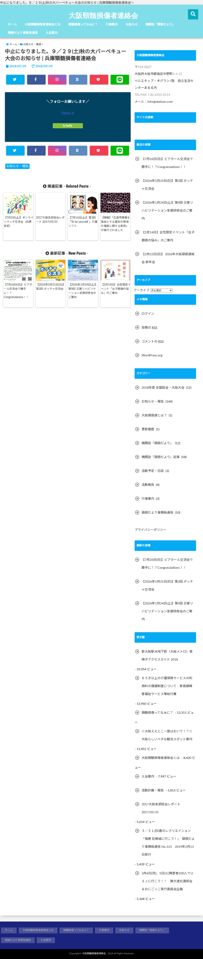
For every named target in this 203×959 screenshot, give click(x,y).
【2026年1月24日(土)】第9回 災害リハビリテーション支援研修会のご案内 (83, 291)
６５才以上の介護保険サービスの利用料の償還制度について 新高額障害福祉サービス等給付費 (167, 686)
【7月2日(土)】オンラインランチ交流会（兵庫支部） (19, 221)
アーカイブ (141, 290)
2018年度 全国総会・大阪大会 (163, 387)
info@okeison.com (160, 101)
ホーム (12, 24)
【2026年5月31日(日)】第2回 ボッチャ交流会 (50, 286)
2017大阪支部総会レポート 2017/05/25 (50, 219)
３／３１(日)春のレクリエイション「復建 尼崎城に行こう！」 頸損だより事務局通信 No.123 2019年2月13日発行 (168, 842)
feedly (69, 126)
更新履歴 (148, 429)
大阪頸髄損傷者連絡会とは (42, 24)
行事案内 (112, 24)
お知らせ (132, 24)
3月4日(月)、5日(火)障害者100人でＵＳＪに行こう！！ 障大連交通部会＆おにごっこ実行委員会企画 (167, 881)
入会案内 (51, 32)
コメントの (153, 341)
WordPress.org (152, 355)
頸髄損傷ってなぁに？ (83, 24)
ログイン (148, 313)
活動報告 (148, 484)
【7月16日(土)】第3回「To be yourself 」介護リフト (82, 221)
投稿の (149, 327)
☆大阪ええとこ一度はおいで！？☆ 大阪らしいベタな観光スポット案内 (167, 735)
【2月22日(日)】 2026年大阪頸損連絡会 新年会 (168, 258)
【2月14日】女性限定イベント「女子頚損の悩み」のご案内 (116, 288)
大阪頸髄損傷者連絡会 (103, 15)
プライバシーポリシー (150, 529)
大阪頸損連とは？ (154, 415)
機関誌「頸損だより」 (160, 24)
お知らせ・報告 (17, 166)
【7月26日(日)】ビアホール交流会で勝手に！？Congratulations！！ (18, 291)
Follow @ (67, 112)
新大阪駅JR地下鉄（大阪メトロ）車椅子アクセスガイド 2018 (167, 655)
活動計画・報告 (153, 790)
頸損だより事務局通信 (23, 32)
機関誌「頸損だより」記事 (161, 457)
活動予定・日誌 (153, 471)
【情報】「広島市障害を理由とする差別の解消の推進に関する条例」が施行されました (115, 224)
